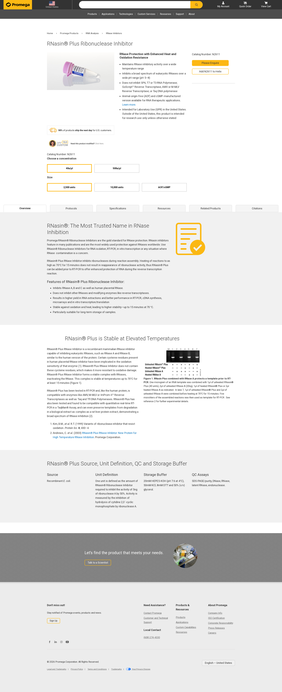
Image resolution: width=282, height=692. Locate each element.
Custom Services (146, 14)
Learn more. (129, 104)
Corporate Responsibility (220, 623)
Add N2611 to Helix (210, 71)
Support (180, 14)
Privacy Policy (77, 669)
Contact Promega (153, 613)
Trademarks (116, 669)
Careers (212, 633)
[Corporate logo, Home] (18, 4)
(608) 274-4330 (152, 637)
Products (92, 14)
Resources (165, 14)
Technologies (126, 14)
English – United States (218, 662)
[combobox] (134, 4)
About (192, 14)
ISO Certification (216, 618)
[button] (196, 4)
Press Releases (216, 628)
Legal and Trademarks (56, 669)
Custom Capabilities (186, 627)
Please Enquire (210, 62)
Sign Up (53, 620)
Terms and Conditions (97, 669)
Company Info (215, 613)
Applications (108, 14)
